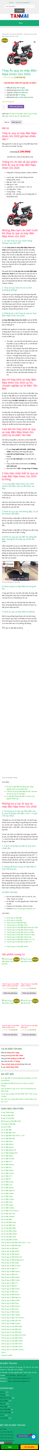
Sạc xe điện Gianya (7, 1170)
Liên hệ (11, 2)
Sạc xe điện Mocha (7, 1188)
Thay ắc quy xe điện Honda (10, 1280)
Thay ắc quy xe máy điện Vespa (11, 1338)
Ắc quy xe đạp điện (7, 1115)
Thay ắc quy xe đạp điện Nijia (16, 923)
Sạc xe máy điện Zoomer (9, 1240)
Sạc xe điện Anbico (7, 1144)
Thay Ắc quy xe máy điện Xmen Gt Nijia (19, 930)
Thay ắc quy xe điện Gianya (10, 1277)
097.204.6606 (11, 1375)
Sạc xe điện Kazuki (7, 1182)
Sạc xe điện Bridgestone (9, 1153)
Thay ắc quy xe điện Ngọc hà (10, 1297)
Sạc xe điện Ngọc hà (8, 1190)
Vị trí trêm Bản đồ (6, 1432)
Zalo (10, 1447)
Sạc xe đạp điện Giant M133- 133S (12, 1135)
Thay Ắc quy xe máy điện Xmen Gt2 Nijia (20, 932)
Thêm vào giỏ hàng (16, 106)
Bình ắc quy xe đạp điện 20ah (11, 1121)
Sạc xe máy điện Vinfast (9, 1234)
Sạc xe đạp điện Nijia (8, 1138)
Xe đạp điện (4, 1418)
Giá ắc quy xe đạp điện (14, 918)
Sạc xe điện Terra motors (9, 1211)
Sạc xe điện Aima (6, 1141)
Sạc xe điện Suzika (7, 1205)
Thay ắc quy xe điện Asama (10, 1254)
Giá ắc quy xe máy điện (14, 920)
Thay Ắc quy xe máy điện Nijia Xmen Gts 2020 (22, 927)
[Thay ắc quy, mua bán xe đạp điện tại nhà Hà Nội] (19, 16)
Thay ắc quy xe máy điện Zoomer (12, 1349)
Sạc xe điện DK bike (7, 1159)
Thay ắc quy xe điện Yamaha (10, 1323)
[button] (34, 42)
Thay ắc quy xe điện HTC (9, 1283)
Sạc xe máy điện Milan (8, 1228)
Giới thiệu (3, 1429)
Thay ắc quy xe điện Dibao (10, 1263)
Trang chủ (5, 34)
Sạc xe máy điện (6, 1219)
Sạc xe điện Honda (7, 1173)
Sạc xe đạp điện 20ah (8, 1133)
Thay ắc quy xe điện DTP (9, 1268)
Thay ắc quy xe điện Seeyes (10, 1306)
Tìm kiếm (19, 11)
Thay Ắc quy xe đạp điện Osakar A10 (19, 942)
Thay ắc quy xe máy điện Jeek (11, 1329)
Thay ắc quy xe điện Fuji (9, 1274)
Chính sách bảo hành (7, 1435)
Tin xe (2, 1415)
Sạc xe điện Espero (7, 1164)
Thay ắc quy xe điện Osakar (10, 1300)
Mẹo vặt (3, 1404)
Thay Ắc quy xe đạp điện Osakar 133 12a (20, 939)
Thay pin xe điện (6, 1355)
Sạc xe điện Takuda (7, 1208)
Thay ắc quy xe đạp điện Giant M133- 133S (15, 1242)
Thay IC (3, 1352)
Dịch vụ (2, 1392)
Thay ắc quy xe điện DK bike (10, 1266)
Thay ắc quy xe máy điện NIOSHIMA (13, 1335)
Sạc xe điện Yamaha (7, 1216)
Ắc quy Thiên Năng (7, 1112)
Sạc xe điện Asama (7, 1147)
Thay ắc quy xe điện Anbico (10, 1251)
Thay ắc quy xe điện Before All (11, 1257)
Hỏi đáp (2, 1395)
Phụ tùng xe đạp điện (8, 1124)
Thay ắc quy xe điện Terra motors (12, 1318)
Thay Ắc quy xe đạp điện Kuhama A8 (18, 937)
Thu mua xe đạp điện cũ (23, 2)
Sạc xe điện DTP (6, 1161)
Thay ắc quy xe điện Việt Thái (11, 1320)
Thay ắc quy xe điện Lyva (9, 1292)
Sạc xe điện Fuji (6, 1167)
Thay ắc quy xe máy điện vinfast (17, 946)
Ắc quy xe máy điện (16, 34)
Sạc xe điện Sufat (6, 1202)
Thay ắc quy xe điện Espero (10, 1271)
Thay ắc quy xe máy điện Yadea (11, 1347)
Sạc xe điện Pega (7, 1196)
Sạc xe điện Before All (8, 1150)
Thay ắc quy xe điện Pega (9, 1303)
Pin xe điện (3, 1406)
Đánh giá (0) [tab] (16, 122)
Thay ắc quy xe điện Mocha (10, 1294)
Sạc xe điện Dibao (7, 1156)
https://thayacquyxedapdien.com (24, 908)
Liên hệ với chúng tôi (7, 1441)
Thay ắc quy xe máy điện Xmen (19, 116)
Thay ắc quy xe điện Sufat (9, 1309)
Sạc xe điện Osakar (7, 1193)
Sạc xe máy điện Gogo (8, 1222)
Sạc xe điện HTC (6, 1176)
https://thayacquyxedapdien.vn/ (19, 1381)
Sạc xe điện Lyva (6, 1185)
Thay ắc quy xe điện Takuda (10, 1315)
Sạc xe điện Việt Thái (8, 1214)
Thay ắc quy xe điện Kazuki (10, 1289)
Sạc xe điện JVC (6, 1179)
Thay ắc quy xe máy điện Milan (11, 1332)
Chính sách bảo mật (6, 1438)
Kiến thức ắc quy (5, 1398)
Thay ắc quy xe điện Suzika (10, 1312)
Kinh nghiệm (4, 1401)
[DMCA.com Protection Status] (6, 1444)
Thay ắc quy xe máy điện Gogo (11, 1326)
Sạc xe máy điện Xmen (8, 1237)
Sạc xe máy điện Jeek (8, 1225)
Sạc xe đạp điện (6, 1130)
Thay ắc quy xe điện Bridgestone (12, 1260)
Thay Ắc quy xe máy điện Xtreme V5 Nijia (20, 934)
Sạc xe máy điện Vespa (9, 1231)
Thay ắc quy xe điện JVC (9, 1286)
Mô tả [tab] (7, 122)
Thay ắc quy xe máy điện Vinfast (12, 1341)
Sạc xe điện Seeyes (7, 1199)
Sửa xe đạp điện (5, 1412)
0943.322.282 (21, 1375)
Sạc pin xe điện (6, 1127)
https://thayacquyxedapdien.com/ (19, 1378)
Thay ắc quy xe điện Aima (9, 1248)
